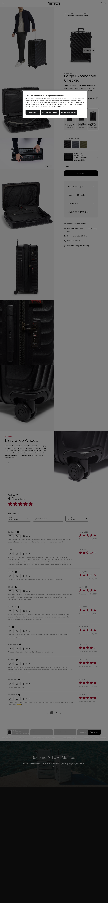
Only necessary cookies (49, 112)
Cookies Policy (61, 106)
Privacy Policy (47, 106)
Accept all (32, 112)
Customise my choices (68, 112)
